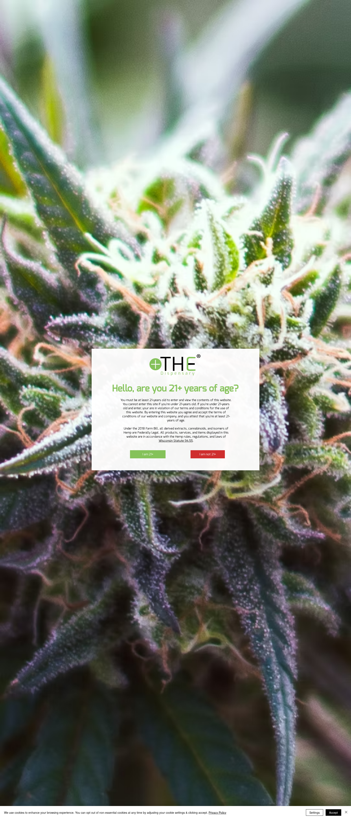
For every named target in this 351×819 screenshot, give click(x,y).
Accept (333, 812)
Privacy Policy (217, 812)
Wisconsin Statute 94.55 (176, 441)
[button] (148, 454)
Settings (314, 812)
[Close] (346, 812)
